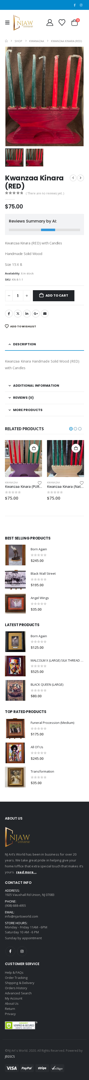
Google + (36, 314)
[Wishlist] (62, 22)
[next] (80, 178)
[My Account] (50, 22)
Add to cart (56, 295)
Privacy (10, 1014)
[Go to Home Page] (6, 41)
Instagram (22, 951)
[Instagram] (81, 5)
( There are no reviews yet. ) (45, 193)
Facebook (9, 314)
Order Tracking (16, 977)
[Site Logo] (23, 23)
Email (45, 314)
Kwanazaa (11, 482)
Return (10, 1008)
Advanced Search (18, 993)
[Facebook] (74, 5)
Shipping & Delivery (19, 983)
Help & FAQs (14, 972)
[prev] (73, 178)
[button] (8, 22)
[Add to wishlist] (40, 483)
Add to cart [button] (33, 448)
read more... (26, 872)
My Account (13, 998)
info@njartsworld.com (21, 916)
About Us (12, 1003)
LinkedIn (27, 314)
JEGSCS (10, 1056)
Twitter (18, 314)
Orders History (16, 988)
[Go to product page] (23, 458)
